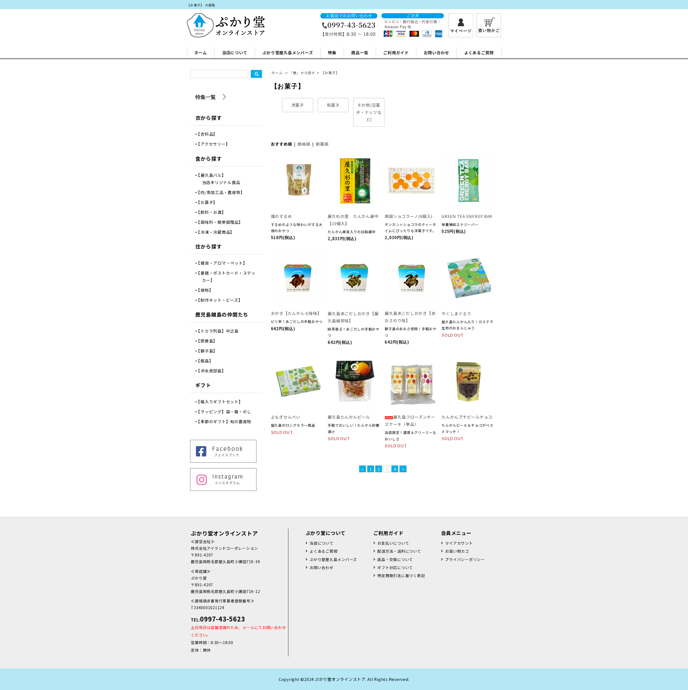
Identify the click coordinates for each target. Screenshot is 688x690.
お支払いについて (393, 543)
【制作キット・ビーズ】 (222, 300)
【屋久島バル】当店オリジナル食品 (221, 178)
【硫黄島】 (210, 341)
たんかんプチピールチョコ (467, 417)
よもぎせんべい (285, 417)
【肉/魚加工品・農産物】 (223, 192)
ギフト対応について (395, 567)
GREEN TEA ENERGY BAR (467, 216)
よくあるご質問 (479, 52)
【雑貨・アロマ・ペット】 (224, 263)
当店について (235, 52)
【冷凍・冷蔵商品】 (218, 232)
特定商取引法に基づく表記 (401, 575)
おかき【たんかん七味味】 (296, 313)
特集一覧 (206, 96)
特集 (332, 52)
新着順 (322, 144)
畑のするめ (281, 216)
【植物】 (207, 290)
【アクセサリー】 (216, 144)
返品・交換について (395, 559)
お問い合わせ (436, 52)
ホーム (200, 52)
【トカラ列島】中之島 (220, 331)
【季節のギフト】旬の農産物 (227, 421)
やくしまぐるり (456, 313)
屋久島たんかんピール (349, 417)
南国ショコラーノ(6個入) (408, 216)
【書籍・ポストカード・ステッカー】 (229, 276)
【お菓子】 (330, 72)
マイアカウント (459, 543)
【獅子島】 (210, 351)
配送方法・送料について (399, 551)
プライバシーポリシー (465, 559)
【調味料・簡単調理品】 (222, 222)
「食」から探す (302, 72)
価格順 (304, 144)
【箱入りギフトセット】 (222, 401)
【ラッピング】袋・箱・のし (227, 411)
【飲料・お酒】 (214, 212)
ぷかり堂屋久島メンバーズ (287, 52)
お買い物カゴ (457, 551)
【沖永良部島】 (214, 370)
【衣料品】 (210, 134)
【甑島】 (207, 361)
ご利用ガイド (396, 52)
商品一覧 (359, 52)
